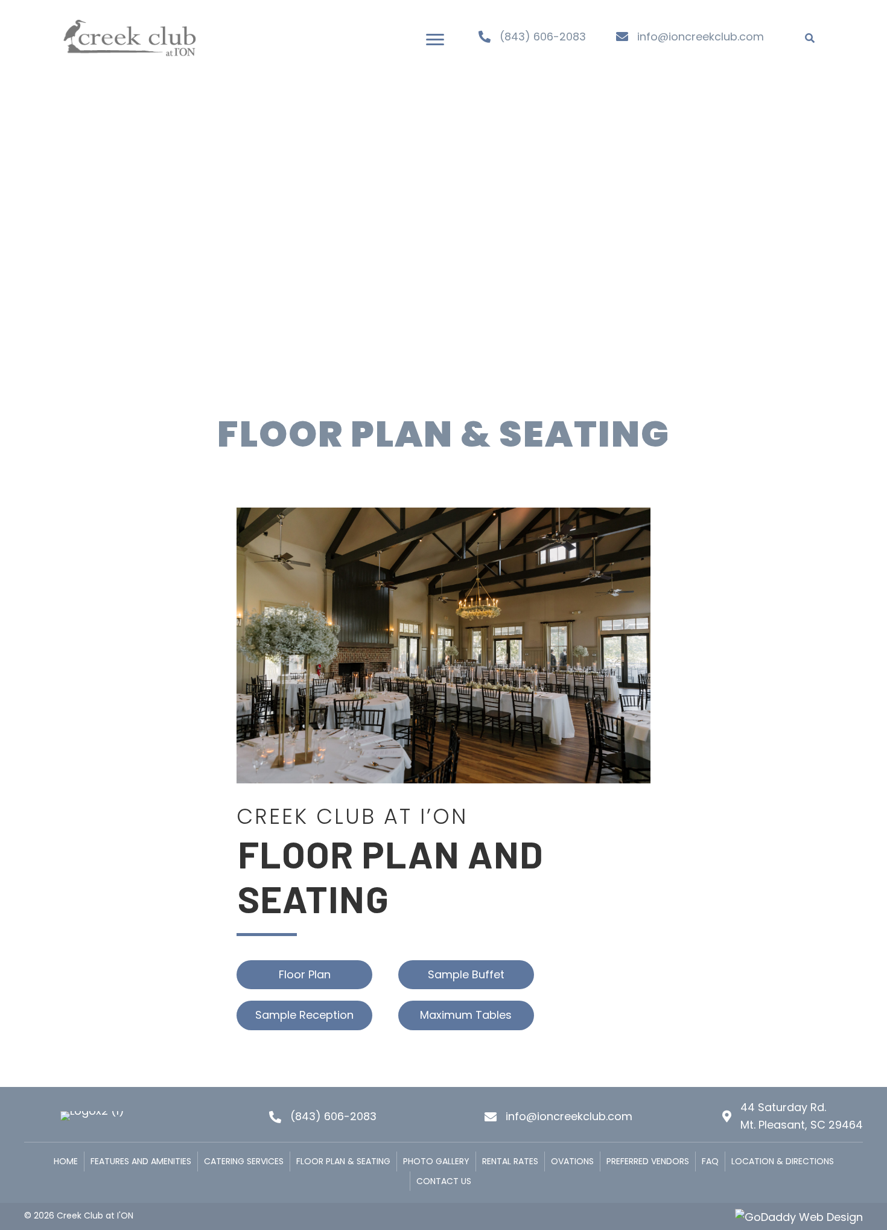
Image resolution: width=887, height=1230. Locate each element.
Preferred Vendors (647, 1161)
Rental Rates (510, 1161)
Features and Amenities (141, 1161)
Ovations (572, 1161)
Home (66, 1161)
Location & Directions (782, 1161)
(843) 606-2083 (543, 36)
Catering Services (244, 1161)
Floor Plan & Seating (343, 1161)
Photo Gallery (436, 1161)
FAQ (710, 1161)
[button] (435, 39)
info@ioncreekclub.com (700, 36)
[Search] (810, 38)
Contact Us (443, 1181)
